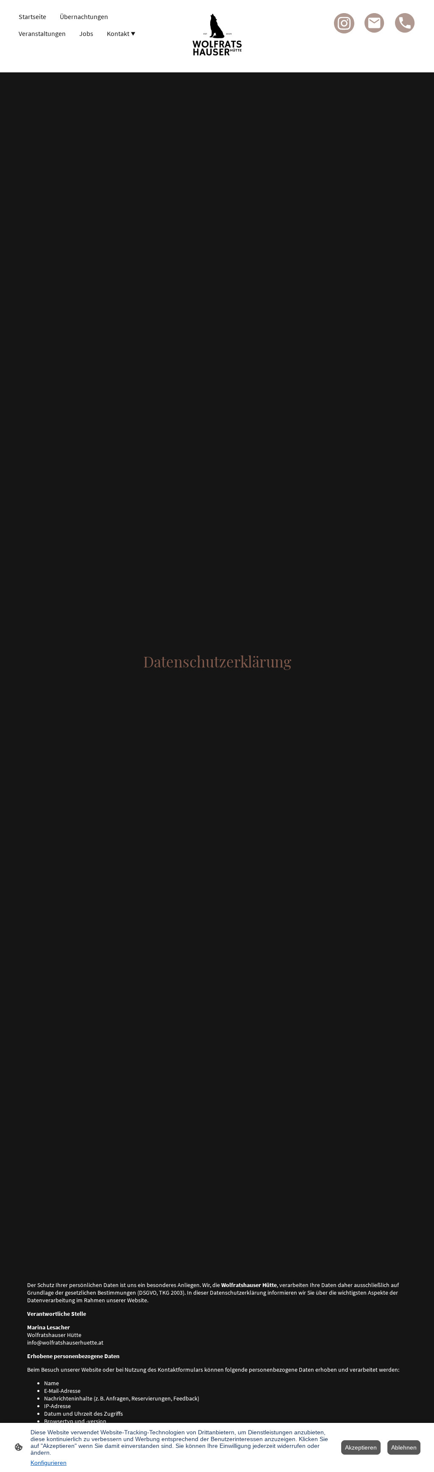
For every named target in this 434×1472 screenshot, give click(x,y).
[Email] (374, 23)
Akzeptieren (361, 1447)
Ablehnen (404, 1447)
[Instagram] (344, 23)
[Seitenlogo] (217, 36)
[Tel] (405, 23)
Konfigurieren (49, 1462)
